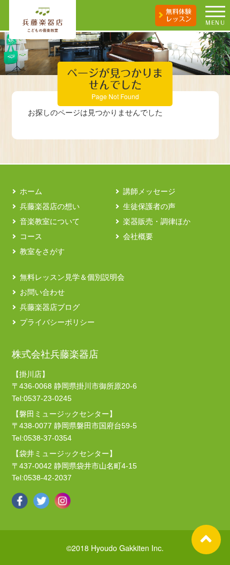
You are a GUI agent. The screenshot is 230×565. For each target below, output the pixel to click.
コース (31, 236)
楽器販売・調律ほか (156, 221)
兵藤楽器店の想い (50, 206)
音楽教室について (50, 221)
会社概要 (138, 236)
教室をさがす (42, 251)
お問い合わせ (42, 292)
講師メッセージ (149, 191)
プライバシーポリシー (57, 322)
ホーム (31, 191)
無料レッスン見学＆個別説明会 (72, 277)
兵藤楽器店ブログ (50, 307)
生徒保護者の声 (149, 206)
